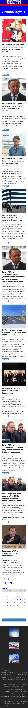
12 (10, 599)
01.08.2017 (5, 110)
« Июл (13, 611)
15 (20, 599)
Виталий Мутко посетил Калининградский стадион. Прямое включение (13, 161)
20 (14, 602)
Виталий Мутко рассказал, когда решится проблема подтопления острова (13, 106)
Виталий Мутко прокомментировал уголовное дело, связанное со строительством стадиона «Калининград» (13, 276)
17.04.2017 (5, 558)
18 (7, 602)
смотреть (5, 74)
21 (17, 602)
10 (3, 599)
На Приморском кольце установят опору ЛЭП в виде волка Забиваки (14, 332)
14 (17, 599)
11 (7, 599)
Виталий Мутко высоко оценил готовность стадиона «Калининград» (12, 217)
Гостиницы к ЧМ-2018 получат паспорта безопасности (11, 553)
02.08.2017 (5, 54)
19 (10, 602)
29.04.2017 (5, 503)
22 (20, 602)
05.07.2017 (5, 454)
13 (14, 599)
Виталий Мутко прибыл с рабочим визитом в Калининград (12, 390)
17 (3, 602)
